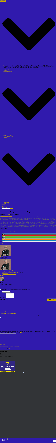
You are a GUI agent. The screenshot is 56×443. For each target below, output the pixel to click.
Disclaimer (3, 439)
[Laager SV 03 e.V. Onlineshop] (7, 371)
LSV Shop (3, 204)
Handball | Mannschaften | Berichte (8, 136)
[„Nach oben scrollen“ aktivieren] (7, 439)
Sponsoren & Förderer (5, 205)
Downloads (3, 206)
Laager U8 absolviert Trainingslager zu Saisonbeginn (8, 313)
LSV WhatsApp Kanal (7, 68)
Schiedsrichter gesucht (5, 273)
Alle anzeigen (11, 270)
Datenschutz (3, 440)
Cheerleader (5, 137)
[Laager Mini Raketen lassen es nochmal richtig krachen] (8, 327)
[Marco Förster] (5, 269)
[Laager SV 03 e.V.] (3, 0)
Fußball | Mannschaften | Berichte (8, 135)
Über (2, 243)
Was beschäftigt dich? (3, 297)
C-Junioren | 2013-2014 (13, 274)
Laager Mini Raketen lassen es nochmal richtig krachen (8, 329)
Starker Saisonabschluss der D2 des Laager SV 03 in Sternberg (9, 346)
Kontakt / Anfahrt (4, 207)
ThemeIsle (54, 438)
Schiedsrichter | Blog (6, 203)
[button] (29, 200)
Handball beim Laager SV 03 (6, 271)
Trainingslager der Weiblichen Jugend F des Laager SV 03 (10, 272)
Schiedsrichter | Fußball (7, 202)
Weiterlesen (21, 332)
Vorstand (5, 65)
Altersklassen (5, 70)
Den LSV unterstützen (7, 69)
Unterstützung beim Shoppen (8, 71)
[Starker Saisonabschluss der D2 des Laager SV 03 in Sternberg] (8, 343)
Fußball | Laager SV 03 (6, 274)
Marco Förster (2, 256)
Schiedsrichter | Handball (7, 201)
